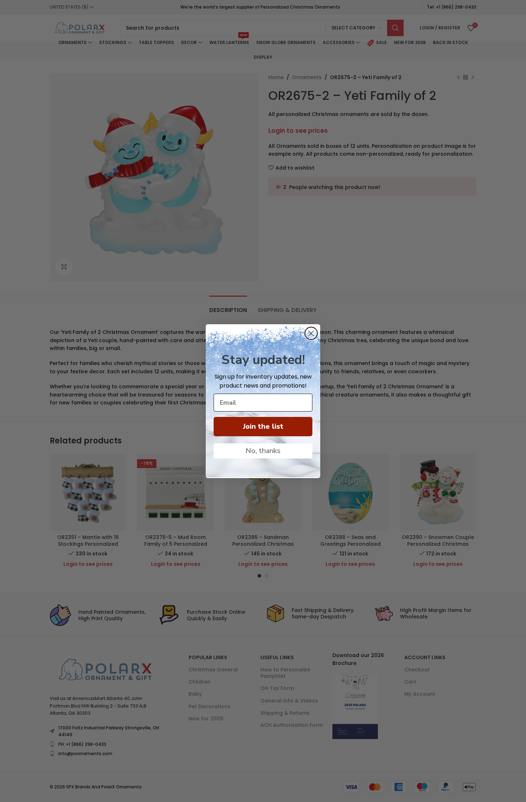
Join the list (263, 426)
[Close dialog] (311, 333)
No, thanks (263, 451)
